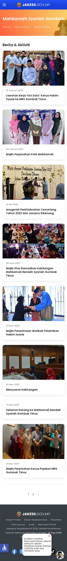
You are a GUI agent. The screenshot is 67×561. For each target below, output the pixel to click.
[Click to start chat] (60, 555)
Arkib (32, 524)
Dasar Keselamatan (35, 519)
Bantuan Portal (47, 524)
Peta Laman (18, 524)
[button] (4, 4)
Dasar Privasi (13, 519)
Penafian (56, 519)
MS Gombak (22, 27)
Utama (7, 27)
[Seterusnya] (38, 494)
